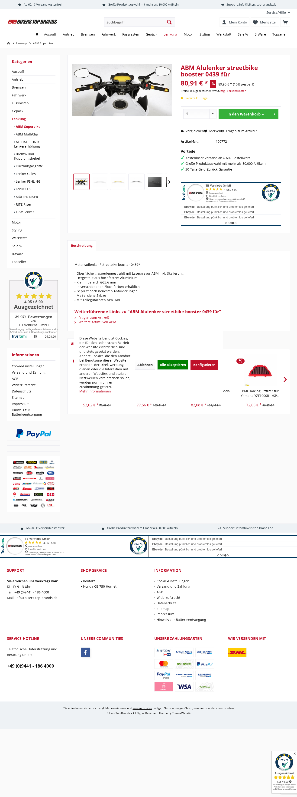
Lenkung (19, 119)
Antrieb (17, 79)
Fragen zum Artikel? (241, 131)
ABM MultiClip (26, 134)
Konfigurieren (204, 364)
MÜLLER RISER (26, 196)
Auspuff (18, 71)
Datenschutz (21, 391)
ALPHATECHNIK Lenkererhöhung (27, 144)
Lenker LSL (23, 189)
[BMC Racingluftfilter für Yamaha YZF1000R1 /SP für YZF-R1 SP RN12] (260, 370)
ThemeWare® (181, 713)
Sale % (17, 246)
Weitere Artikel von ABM (97, 322)
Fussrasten (20, 103)
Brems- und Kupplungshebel (27, 156)
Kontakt (89, 581)
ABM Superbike (27, 126)
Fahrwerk (19, 95)
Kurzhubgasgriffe (29, 166)
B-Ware (17, 254)
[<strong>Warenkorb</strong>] (285, 22)
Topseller (19, 262)
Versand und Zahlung (28, 372)
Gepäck (17, 111)
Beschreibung (82, 245)
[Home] (37, 34)
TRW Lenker (24, 212)
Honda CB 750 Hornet (99, 586)
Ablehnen (145, 364)
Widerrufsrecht (24, 385)
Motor (16, 222)
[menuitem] (276, 12)
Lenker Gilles (25, 173)
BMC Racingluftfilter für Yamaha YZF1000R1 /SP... (260, 393)
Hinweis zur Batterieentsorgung (27, 412)
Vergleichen (194, 131)
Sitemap (18, 397)
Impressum (20, 404)
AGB (15, 378)
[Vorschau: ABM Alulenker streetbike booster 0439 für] (81, 182)
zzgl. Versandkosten (233, 91)
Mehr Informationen (95, 391)
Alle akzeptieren (173, 364)
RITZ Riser (23, 204)
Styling (17, 230)
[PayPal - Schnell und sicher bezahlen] (33, 433)
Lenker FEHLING (27, 181)
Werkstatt (19, 238)
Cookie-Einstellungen (28, 366)
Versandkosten (142, 708)
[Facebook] (85, 652)
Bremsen (19, 87)
